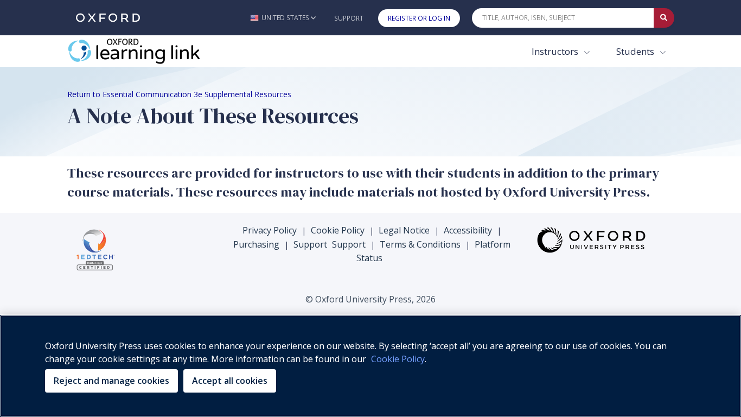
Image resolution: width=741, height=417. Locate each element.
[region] (370, 366)
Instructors (556, 51)
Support (348, 18)
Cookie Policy (338, 230)
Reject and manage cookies (111, 381)
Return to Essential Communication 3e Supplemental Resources (179, 94)
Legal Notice (404, 230)
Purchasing (256, 244)
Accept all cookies (229, 381)
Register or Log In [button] (419, 18)
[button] (283, 17)
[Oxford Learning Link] (148, 51)
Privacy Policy (269, 230)
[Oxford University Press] (108, 18)
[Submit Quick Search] (664, 18)
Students (636, 51)
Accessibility (468, 230)
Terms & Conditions (420, 244)
